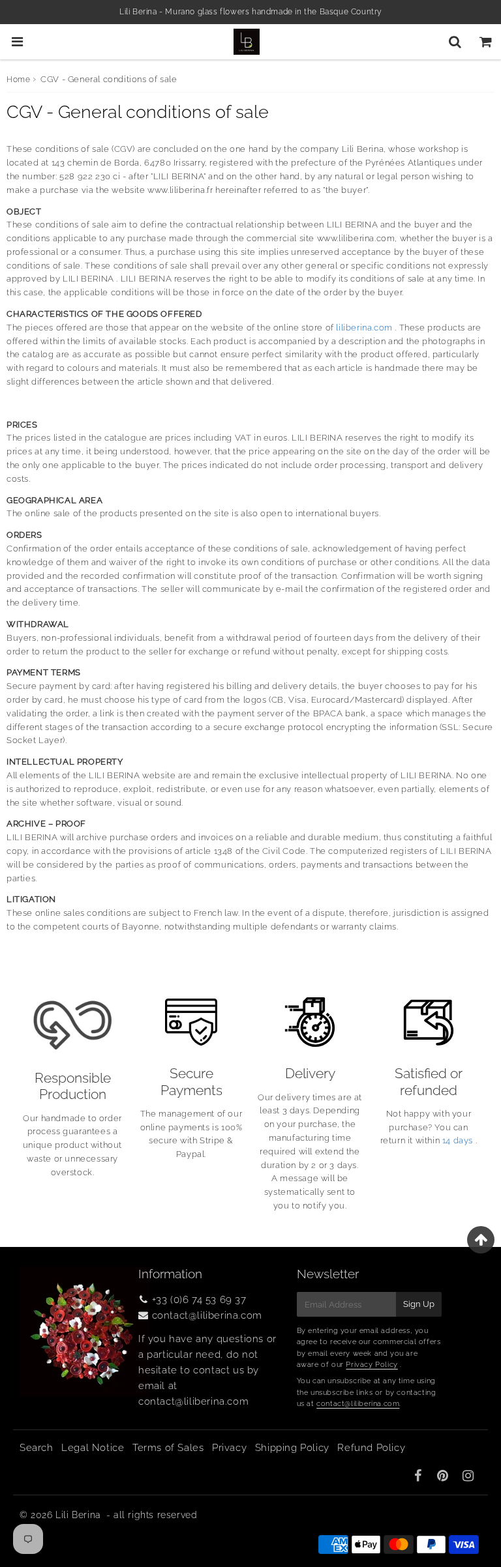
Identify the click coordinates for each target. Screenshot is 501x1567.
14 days (457, 1140)
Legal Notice (92, 1448)
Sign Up (418, 1304)
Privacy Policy (371, 1364)
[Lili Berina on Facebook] (420, 1477)
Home (18, 79)
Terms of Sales (168, 1448)
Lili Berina (78, 1515)
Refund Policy (371, 1448)
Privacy (229, 1448)
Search (36, 1448)
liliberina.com (364, 327)
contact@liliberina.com (207, 1315)
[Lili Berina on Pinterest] (444, 1477)
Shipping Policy (292, 1448)
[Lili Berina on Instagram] (468, 1477)
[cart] (485, 41)
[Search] (455, 41)
